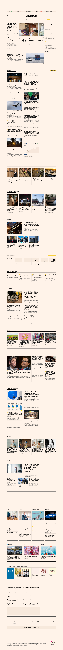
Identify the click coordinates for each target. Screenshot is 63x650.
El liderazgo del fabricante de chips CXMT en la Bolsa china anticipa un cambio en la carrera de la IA (31, 116)
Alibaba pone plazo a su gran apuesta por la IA (50, 53)
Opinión (41, 19)
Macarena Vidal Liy (9, 43)
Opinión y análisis (12, 271)
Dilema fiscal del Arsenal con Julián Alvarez (30, 557)
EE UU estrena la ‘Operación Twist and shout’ (38, 531)
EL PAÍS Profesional (24, 566)
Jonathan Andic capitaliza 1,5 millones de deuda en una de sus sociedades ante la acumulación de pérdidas (31, 596)
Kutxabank (54, 460)
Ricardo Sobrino (9, 212)
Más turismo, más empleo (11, 275)
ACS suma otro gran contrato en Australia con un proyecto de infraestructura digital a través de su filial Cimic (14, 151)
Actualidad (10, 70)
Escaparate (18, 566)
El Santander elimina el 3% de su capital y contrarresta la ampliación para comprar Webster (31, 74)
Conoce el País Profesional (31, 627)
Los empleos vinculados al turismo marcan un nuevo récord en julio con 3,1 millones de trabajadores (31, 40)
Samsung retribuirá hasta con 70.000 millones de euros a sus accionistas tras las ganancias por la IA (37, 358)
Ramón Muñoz (25, 397)
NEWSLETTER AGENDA (53, 70)
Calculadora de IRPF (26, 263)
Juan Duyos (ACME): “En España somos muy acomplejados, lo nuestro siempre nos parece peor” (11, 522)
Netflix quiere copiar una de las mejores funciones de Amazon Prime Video (50, 536)
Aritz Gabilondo (26, 558)
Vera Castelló (8, 482)
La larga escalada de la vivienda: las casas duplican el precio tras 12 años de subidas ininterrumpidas (14, 130)
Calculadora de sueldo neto (18, 263)
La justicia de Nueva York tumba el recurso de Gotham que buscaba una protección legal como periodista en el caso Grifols (31, 83)
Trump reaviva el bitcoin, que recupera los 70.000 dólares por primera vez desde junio (11, 245)
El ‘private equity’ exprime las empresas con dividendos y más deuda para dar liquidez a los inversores (50, 373)
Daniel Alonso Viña (21, 346)
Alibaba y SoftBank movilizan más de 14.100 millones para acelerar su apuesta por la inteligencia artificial (31, 132)
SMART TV (46, 534)
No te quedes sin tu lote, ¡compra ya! (52, 575)
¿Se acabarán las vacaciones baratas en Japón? (31, 124)
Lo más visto (10, 584)
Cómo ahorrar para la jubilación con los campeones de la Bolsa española (11, 480)
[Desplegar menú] (7, 15)
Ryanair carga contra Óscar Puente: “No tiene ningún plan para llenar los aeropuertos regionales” (14, 113)
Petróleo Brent (28, 11)
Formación (13, 566)
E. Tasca (8, 247)
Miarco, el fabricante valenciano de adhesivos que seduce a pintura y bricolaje (50, 341)
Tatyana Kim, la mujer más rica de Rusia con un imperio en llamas (50, 275)
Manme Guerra (8, 530)
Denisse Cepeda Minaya (9, 345)
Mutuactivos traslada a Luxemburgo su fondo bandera (22, 486)
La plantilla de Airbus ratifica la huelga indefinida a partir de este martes (50, 34)
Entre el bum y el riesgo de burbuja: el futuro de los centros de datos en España (50, 179)
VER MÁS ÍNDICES (30, 156)
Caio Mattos (8, 375)
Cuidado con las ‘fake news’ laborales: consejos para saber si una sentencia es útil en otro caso (25, 534)
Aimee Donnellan (21, 281)
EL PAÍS (44, 19)
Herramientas (11, 255)
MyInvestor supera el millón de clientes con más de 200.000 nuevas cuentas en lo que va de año (37, 179)
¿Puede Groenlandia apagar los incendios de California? (48, 557)
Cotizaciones (29, 19)
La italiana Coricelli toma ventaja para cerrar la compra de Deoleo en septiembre (50, 43)
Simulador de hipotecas (34, 263)
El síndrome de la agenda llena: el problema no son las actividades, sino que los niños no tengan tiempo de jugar (37, 450)
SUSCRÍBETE (48, 19)
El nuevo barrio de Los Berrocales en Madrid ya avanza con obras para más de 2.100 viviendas (37, 208)
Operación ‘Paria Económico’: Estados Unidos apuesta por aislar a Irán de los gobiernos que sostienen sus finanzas (12, 40)
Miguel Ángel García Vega (10, 86)
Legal (20, 509)
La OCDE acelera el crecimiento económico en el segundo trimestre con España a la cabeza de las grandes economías (15, 55)
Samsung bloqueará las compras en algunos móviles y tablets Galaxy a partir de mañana (50, 523)
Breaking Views (35, 509)
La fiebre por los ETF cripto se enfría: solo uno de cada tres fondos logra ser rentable (31, 225)
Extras (8, 330)
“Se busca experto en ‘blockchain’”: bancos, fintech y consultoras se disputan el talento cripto (34, 245)
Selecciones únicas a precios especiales (43, 575)
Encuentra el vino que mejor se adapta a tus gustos (35, 575)
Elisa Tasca (25, 228)
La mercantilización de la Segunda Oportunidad (37, 275)
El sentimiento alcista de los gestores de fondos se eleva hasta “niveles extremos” (34, 479)
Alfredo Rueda (8, 559)
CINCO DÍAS (28, 118)
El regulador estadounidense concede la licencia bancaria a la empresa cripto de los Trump (22, 246)
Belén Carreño (25, 299)
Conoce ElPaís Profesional (52, 255)
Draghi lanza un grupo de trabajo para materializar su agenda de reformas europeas (14, 92)
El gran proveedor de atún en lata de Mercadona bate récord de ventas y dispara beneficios (31, 403)
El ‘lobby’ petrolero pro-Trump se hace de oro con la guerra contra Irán (31, 102)
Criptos (9, 219)
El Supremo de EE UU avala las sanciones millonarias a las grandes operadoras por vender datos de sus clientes (31, 317)
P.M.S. (20, 211)
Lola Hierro (20, 453)
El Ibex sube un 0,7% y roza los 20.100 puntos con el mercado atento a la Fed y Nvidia (50, 25)
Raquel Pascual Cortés (26, 309)
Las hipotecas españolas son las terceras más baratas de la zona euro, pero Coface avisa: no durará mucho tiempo (12, 208)
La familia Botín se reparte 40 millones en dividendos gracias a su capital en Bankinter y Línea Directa (14, 122)
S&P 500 (18, 11)
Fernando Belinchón (9, 115)
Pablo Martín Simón (47, 376)
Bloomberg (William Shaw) (48, 212)
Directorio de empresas (51, 263)
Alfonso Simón (34, 211)
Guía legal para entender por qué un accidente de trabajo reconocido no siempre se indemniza (25, 529)
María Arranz (8, 454)
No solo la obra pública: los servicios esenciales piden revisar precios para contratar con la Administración (31, 295)
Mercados (23, 19)
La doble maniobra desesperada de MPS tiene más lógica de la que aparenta (37, 527)
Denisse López (8, 58)
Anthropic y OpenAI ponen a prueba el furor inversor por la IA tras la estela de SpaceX (18, 372)
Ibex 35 (9, 11)
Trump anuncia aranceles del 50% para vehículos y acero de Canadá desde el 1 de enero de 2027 (12, 27)
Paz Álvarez (46, 454)
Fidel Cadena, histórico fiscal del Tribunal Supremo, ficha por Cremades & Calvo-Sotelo (24, 523)
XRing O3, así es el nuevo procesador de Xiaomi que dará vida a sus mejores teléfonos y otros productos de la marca (50, 530)
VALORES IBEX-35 (26, 156)
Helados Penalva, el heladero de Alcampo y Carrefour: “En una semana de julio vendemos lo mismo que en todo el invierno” (25, 342)
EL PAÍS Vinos (9, 566)
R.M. (32, 360)
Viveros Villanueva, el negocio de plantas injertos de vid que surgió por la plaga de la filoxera (12, 342)
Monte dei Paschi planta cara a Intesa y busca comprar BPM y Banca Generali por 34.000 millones (50, 365)
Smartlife (47, 509)
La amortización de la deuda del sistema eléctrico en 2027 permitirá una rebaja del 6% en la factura (14, 315)
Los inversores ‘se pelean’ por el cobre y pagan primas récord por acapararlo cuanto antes (37, 369)
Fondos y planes (33, 19)
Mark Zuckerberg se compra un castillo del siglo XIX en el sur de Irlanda (13, 306)
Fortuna (8, 509)
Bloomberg (25, 118)
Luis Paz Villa (46, 344)
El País (7, 308)
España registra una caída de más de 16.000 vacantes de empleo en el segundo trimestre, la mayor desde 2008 (31, 307)
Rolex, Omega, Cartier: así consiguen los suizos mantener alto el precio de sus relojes (14, 84)
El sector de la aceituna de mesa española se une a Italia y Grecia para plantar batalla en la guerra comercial (25, 179)
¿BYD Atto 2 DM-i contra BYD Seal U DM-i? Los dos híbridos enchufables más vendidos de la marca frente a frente (14, 557)
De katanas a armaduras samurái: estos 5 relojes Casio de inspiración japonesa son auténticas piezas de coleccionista (14, 592)
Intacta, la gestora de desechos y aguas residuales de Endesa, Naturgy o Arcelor (37, 342)
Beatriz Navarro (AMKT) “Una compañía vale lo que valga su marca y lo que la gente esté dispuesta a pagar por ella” (12, 528)
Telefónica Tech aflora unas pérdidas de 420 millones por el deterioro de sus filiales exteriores (31, 394)
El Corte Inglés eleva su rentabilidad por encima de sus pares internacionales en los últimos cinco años (14, 414)
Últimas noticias (38, 19)
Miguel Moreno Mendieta (32, 481)
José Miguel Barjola (22, 525)
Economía (26, 19)
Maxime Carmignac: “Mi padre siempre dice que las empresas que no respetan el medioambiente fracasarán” (31, 468)
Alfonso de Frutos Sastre (48, 526)
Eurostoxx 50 (37, 11)
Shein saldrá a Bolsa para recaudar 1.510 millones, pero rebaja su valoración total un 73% (31, 108)
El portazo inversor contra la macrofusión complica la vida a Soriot (50, 56)
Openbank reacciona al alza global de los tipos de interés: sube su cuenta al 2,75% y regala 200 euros (25, 208)
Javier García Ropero (47, 45)
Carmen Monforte (9, 317)
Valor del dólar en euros (49, 11)
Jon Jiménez (8, 153)
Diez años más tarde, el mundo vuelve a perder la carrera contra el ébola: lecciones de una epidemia (24, 450)
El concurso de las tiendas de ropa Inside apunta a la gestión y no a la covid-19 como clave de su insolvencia (31, 421)
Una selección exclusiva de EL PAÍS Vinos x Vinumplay (21, 578)
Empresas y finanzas (18, 19)
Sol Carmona (33, 453)
